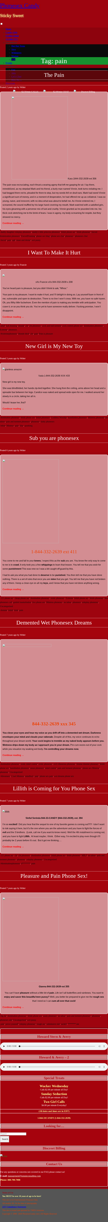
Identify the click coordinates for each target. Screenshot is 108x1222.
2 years (9, 87)
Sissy (13, 49)
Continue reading (13, 223)
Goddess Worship (59, 417)
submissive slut (53, 1024)
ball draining (11, 326)
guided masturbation (22, 602)
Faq (13, 70)
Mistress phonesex (96, 417)
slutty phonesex (47, 421)
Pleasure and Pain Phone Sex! (54, 876)
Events (9, 63)
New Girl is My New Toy (54, 346)
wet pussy (36, 240)
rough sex (41, 1024)
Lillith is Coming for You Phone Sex (54, 788)
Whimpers (16, 53)
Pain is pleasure (46, 333)
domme (4, 610)
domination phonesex (93, 326)
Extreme (3, 329)
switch (64, 1024)
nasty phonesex (50, 1016)
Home (8, 29)
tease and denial (23, 240)
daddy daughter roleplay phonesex (16, 232)
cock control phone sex (72, 326)
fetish (10, 610)
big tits (3, 1016)
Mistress (10, 425)
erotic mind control (29, 764)
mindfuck (29, 776)
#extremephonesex (9, 333)
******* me (73, 1024)
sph (13, 240)
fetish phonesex (83, 232)
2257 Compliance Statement (14, 1207)
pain (9, 240)
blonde (21, 326)
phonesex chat (81, 236)
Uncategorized (6, 606)
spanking (28, 425)
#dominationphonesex (10, 863)
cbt (26, 326)
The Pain (54, 75)
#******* (25, 863)
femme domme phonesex (87, 764)
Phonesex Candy (20, 5)
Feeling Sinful (12, 36)
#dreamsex (5, 776)
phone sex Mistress (91, 768)
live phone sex (38, 602)
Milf (13, 59)
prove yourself (11, 1024)
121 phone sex (7, 598)
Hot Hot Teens (18, 46)
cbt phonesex (35, 326)
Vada (41, 376)
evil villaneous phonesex (64, 764)
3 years (9, 265)
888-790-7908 (14, 1180)
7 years (9, 635)
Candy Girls (11, 32)
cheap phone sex (22, 598)
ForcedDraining (28, 236)
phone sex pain (46, 776)
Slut (21, 425)
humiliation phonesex (77, 417)
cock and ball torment (51, 326)
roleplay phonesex (90, 602)
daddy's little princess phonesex (46, 232)
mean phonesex (37, 768)
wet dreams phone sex (64, 776)
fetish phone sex (68, 232)
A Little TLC (12, 39)
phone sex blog (43, 236)
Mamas (14, 56)
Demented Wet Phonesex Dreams (54, 622)
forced (3, 240)
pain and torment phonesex (18, 421)
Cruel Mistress (17, 776)
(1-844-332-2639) (62, 1118)
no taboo (67, 602)
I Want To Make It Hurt (54, 252)
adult (3, 326)
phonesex (69, 236)
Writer (22, 87)
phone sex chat (57, 236)
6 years (9, 450)
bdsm (3, 425)
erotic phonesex (58, 598)
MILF (84, 855)
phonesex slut (6, 1020)
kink (16, 610)
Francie (23, 265)
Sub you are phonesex (54, 438)
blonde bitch (23, 333)
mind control (50, 768)
